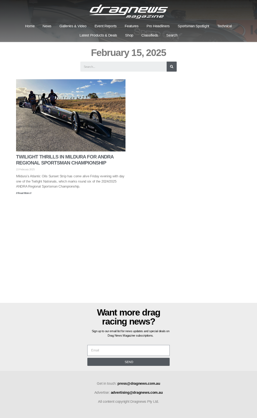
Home (30, 26)
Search (171, 35)
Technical (224, 26)
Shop (129, 35)
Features (132, 26)
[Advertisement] (128, 252)
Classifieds (149, 35)
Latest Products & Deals (98, 35)
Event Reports (106, 26)
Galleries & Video (72, 26)
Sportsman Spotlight (193, 26)
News (47, 26)
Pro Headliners (158, 26)
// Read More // (23, 193)
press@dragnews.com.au (138, 383)
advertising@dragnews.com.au (137, 393)
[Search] (172, 67)
